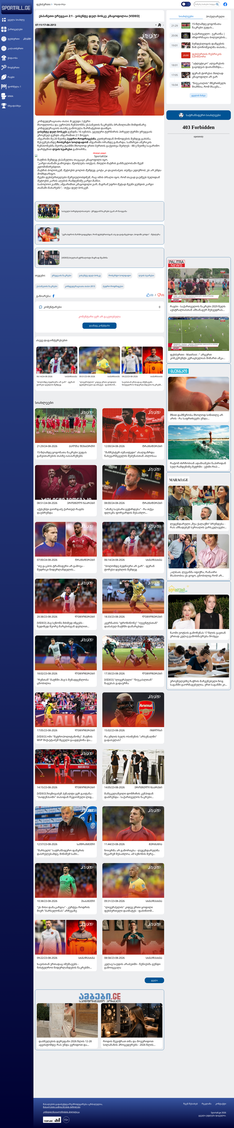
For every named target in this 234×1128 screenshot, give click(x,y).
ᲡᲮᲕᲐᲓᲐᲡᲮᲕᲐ (154, 560)
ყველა (154, 980)
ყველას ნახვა (198, 95)
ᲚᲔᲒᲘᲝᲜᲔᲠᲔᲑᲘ (85, 616)
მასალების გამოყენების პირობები (61, 1107)
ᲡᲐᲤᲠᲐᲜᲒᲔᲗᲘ (86, 844)
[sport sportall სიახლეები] (225, 4)
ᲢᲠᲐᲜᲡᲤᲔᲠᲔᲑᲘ (152, 446)
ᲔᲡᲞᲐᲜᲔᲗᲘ (88, 901)
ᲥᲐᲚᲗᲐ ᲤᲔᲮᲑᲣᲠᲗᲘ (82, 446)
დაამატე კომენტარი (99, 325)
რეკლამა (206, 1104)
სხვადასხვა (60, 4)
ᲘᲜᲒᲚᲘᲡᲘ (156, 730)
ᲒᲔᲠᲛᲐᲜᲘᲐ (155, 844)
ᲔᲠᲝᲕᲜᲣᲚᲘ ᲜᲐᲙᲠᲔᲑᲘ (81, 503)
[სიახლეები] (99, 997)
